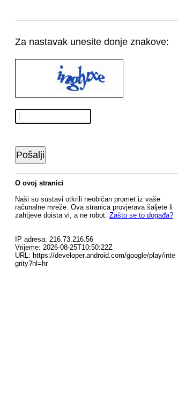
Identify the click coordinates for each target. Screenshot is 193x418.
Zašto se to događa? (141, 215)
